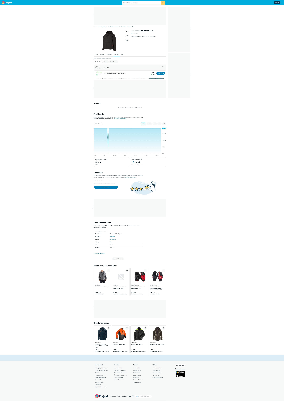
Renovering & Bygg (102, 26)
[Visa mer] (95, 73)
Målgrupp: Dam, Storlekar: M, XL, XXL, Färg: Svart (143, 36)
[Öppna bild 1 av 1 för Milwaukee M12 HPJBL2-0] (109, 41)
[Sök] (163, 3)
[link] (102, 282)
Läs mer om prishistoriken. (120, 118)
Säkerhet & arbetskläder (113, 26)
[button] (127, 31)
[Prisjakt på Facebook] (130, 396)
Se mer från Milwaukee (99, 253)
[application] (130, 141)
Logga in (277, 2)
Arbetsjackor (131, 26)
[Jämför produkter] (127, 40)
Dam (111, 242)
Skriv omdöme (134, 34)
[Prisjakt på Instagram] (133, 396)
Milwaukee (112, 236)
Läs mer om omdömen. (130, 177)
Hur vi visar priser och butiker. (156, 78)
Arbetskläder (123, 26)
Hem (95, 26)
